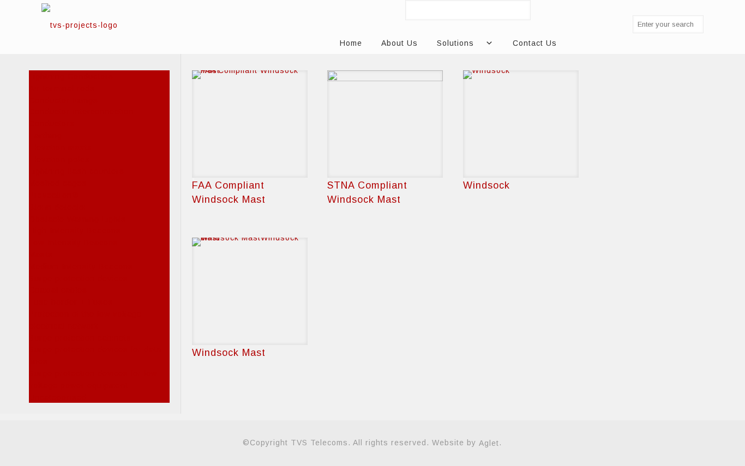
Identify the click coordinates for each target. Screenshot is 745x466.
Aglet (489, 442)
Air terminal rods (62, 88)
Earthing (45, 135)
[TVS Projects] (79, 24)
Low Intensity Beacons (73, 242)
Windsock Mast (229, 352)
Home (351, 43)
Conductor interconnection (81, 111)
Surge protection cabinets (80, 337)
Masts (41, 254)
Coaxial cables (58, 290)
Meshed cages (58, 183)
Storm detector (58, 207)
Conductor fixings (63, 99)
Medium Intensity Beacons (81, 266)
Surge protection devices (78, 278)
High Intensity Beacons (75, 230)
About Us (399, 43)
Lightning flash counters (76, 171)
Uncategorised (58, 396)
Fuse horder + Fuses (71, 302)
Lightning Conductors (71, 76)
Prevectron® (54, 195)
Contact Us (535, 43)
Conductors (52, 123)
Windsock (486, 185)
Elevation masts (60, 147)
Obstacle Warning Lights (77, 218)
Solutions (455, 43)
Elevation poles (59, 159)
